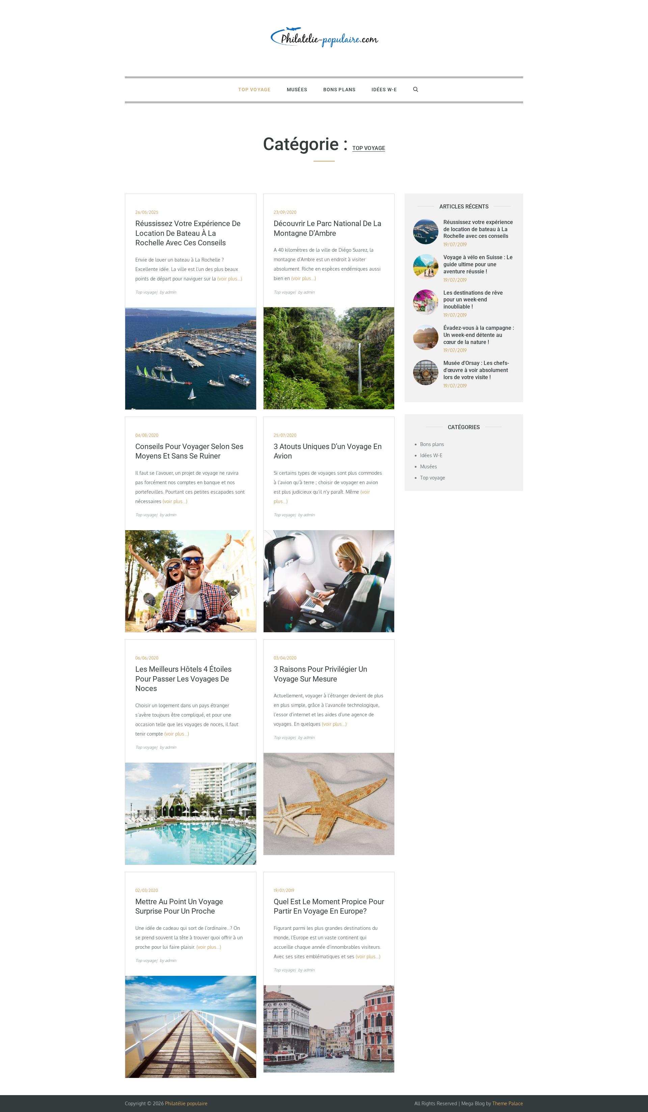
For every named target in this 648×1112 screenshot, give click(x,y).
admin (170, 292)
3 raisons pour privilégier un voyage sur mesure (320, 674)
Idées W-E (384, 89)
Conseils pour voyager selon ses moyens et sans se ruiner (189, 451)
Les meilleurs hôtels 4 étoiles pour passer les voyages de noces (183, 679)
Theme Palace (507, 1103)
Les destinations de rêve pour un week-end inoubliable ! (473, 300)
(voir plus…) (229, 278)
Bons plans (339, 89)
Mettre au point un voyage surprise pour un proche (179, 906)
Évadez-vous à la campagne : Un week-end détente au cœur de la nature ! (478, 335)
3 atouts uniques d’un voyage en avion (328, 451)
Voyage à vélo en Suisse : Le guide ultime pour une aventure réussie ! (478, 264)
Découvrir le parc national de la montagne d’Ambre (327, 228)
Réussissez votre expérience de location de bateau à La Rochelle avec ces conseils (188, 233)
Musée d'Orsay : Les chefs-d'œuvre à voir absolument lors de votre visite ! (476, 370)
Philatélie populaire (186, 1103)
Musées (297, 89)
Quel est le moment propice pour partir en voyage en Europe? (329, 906)
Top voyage (254, 89)
